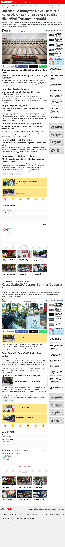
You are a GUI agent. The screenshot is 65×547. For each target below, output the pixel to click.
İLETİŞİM (31, 509)
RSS (9, 524)
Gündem (11, 7)
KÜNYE (36, 509)
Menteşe (36, 5)
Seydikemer (50, 5)
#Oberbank (18, 174)
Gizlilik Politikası (43, 509)
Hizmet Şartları (52, 509)
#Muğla (11, 400)
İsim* (3, 208)
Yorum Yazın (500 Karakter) (8, 212)
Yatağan (59, 5)
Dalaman (8, 5)
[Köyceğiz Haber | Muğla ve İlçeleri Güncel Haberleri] (7, 509)
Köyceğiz (11, 281)
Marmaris (30, 5)
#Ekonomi (5, 174)
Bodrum (3, 5)
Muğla (33, 300)
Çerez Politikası (60, 509)
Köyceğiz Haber (6, 7)
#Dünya (11, 174)
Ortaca (44, 5)
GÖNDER (45, 224)
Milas (40, 5)
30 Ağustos (26, 518)
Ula (55, 5)
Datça (12, 5)
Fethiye (17, 5)
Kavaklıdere (23, 5)
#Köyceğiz (5, 400)
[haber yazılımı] (55, 525)
